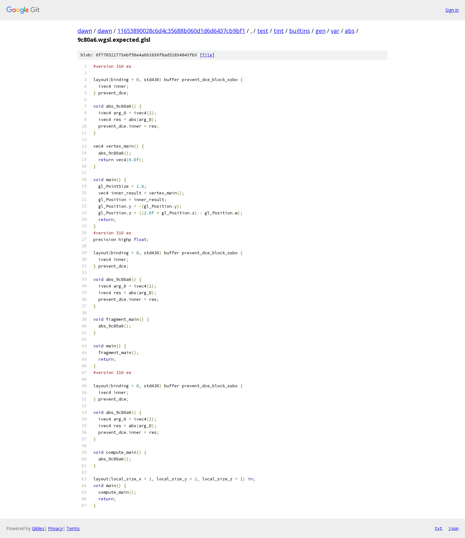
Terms (73, 528)
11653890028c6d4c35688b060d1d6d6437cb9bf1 (181, 31)
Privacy (55, 528)
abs (350, 31)
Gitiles (38, 528)
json (454, 528)
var (335, 31)
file (207, 55)
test (262, 31)
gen (320, 31)
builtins (299, 31)
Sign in (452, 10)
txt (438, 528)
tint (279, 31)
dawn (85, 31)
